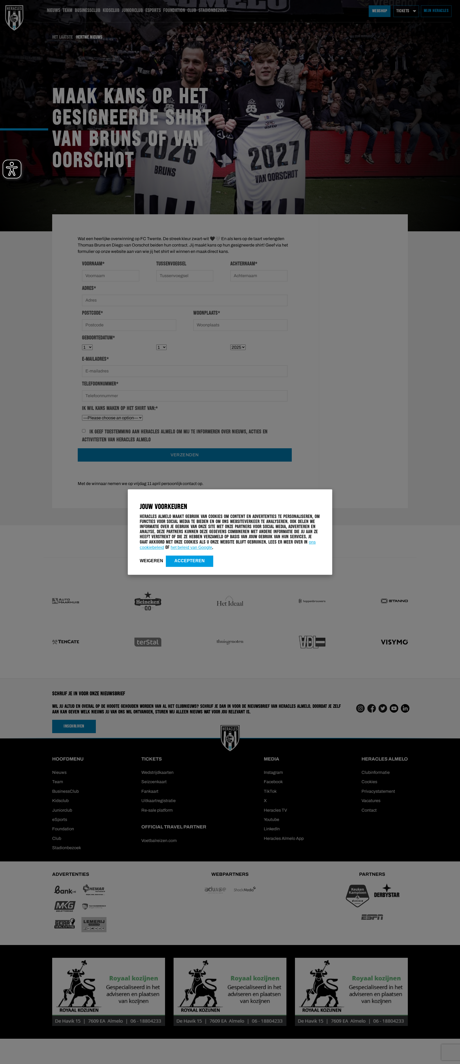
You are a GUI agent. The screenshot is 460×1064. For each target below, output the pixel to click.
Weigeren (151, 560)
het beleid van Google (191, 547)
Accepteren (189, 560)
